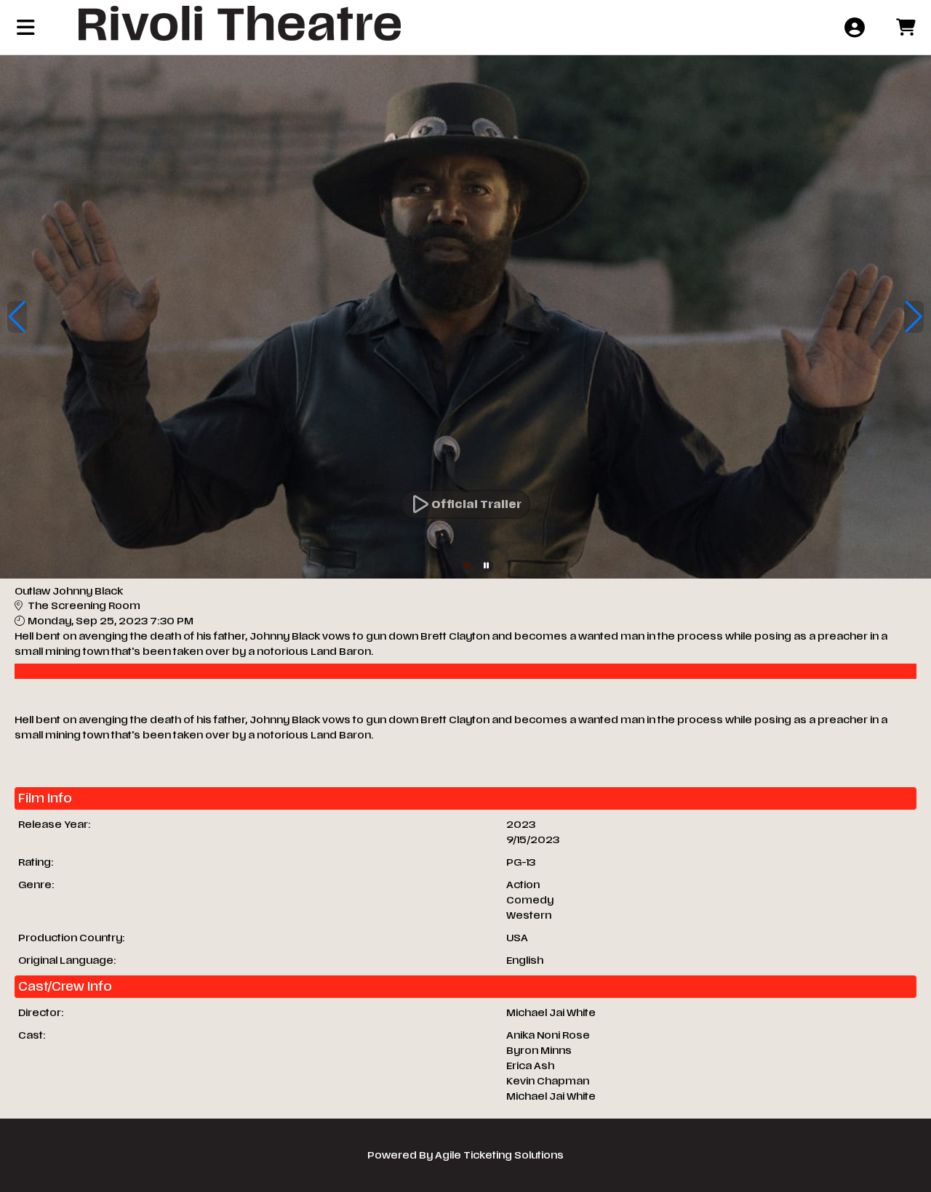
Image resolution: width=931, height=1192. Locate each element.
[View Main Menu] (26, 27)
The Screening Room (84, 606)
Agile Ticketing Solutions (499, 1155)
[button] (444, 565)
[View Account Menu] (854, 27)
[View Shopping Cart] (905, 27)
